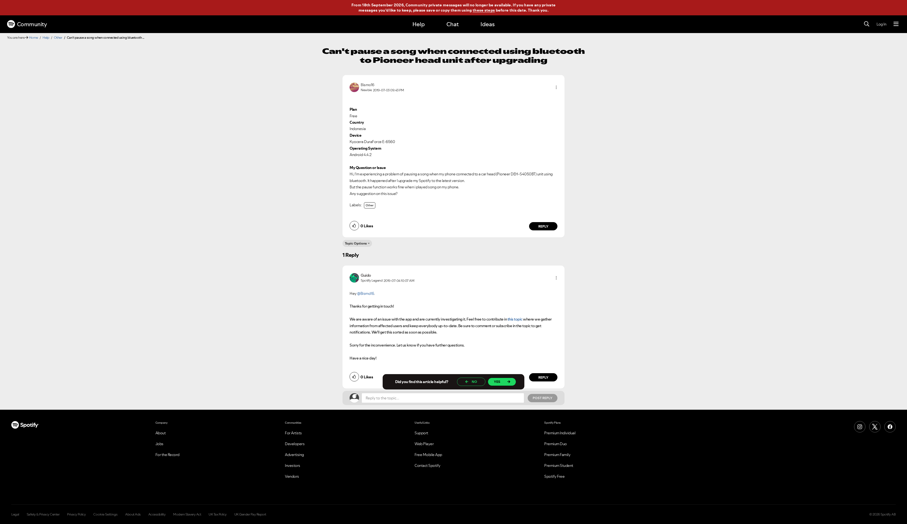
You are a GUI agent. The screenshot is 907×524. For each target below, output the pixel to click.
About (160, 432)
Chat (452, 24)
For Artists (293, 432)
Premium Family (557, 454)
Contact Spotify (428, 465)
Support (421, 432)
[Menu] (896, 24)
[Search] (867, 24)
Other (58, 37)
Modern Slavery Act (187, 514)
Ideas (487, 24)
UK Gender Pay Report (250, 514)
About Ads (133, 514)
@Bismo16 (365, 293)
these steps (484, 10)
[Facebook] (890, 426)
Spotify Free (554, 476)
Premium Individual (559, 432)
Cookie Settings (105, 514)
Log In (881, 24)
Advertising (294, 454)
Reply (543, 226)
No (474, 381)
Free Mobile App (428, 454)
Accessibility (157, 514)
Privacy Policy (76, 514)
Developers (294, 443)
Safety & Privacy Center (43, 514)
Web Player (424, 443)
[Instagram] (859, 426)
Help (418, 24)
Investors (292, 465)
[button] (556, 87)
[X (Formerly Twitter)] (875, 426)
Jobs (159, 443)
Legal (15, 514)
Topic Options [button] (356, 243)
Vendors (292, 476)
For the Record (167, 454)
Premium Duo (555, 443)
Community (32, 24)
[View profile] (354, 86)
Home (33, 37)
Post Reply (542, 398)
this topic (515, 319)
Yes (497, 381)
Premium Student (558, 465)
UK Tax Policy (218, 514)
